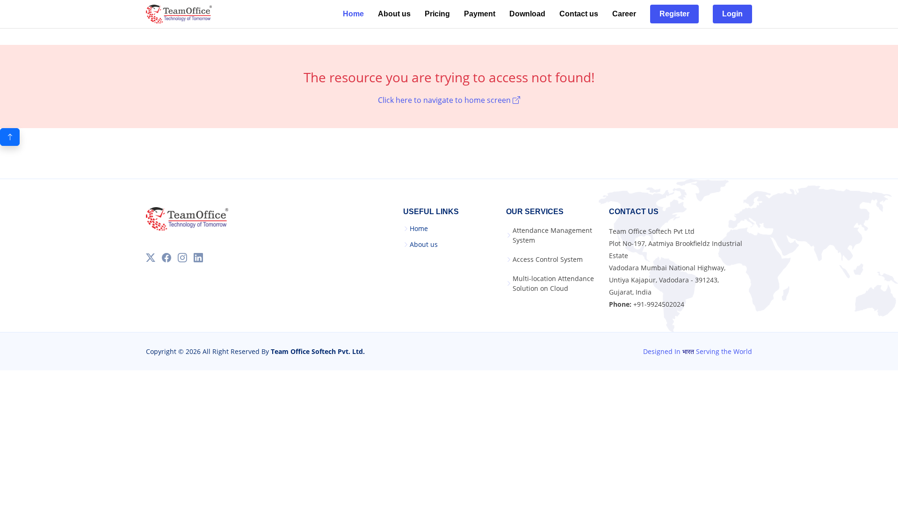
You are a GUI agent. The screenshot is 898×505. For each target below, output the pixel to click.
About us (394, 14)
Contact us (578, 14)
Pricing (437, 14)
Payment (479, 14)
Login (732, 14)
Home (353, 14)
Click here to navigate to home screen (445, 100)
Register (674, 14)
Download (527, 14)
